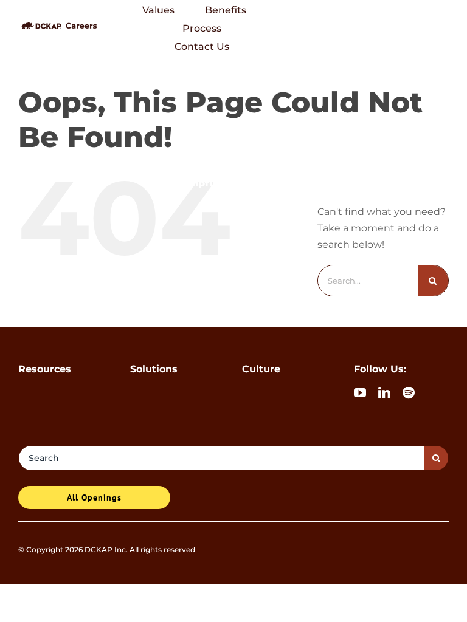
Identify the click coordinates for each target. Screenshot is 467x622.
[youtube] (360, 393)
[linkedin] (384, 393)
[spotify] (409, 393)
